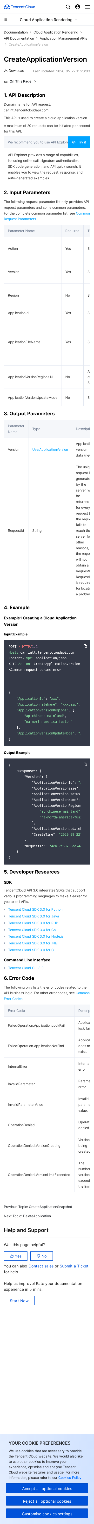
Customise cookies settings (47, 1513)
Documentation (16, 32)
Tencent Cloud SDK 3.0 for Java (33, 916)
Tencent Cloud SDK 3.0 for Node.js (35, 936)
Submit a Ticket (74, 1266)
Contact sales (41, 1266)
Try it (82, 142)
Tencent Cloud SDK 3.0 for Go (32, 930)
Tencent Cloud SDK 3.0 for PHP (33, 923)
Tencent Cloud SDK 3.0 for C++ (33, 950)
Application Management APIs (63, 38)
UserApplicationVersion (50, 449)
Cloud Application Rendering (56, 32)
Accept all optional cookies (47, 1488)
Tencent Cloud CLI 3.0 (26, 968)
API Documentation (19, 38)
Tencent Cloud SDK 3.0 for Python (35, 909)
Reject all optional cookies (47, 1501)
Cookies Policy (69, 1477)
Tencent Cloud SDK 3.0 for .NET (33, 943)
